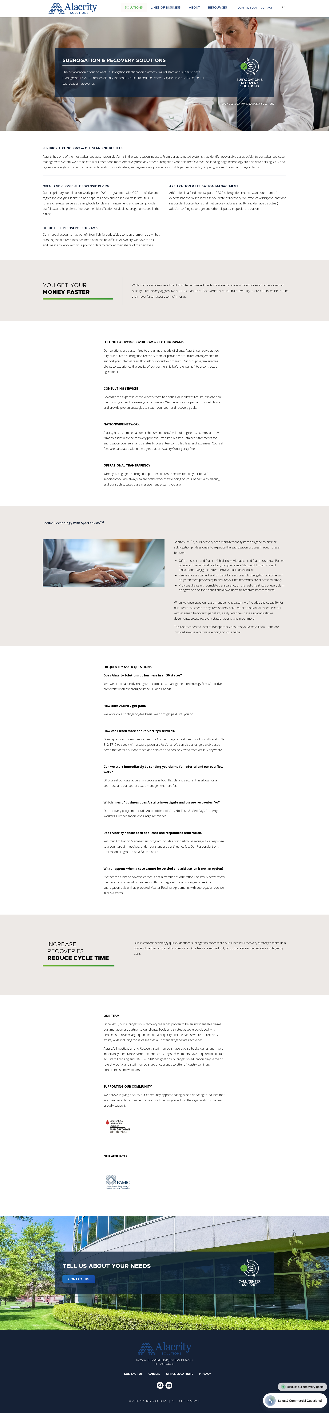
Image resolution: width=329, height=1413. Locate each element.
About (194, 7)
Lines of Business (166, 7)
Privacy (205, 1374)
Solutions (134, 7)
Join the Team (247, 8)
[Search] (284, 8)
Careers (154, 1374)
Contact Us (78, 1279)
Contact (266, 8)
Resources (217, 7)
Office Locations (179, 1374)
